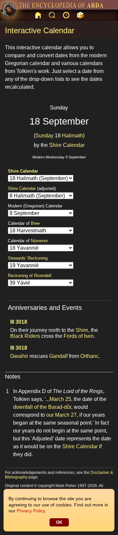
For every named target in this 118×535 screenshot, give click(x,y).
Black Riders (25, 336)
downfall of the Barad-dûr (42, 407)
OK (59, 522)
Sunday (44, 135)
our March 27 (61, 415)
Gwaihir (19, 356)
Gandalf (58, 356)
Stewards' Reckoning (28, 258)
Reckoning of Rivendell (29, 275)
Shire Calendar (67, 145)
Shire (82, 330)
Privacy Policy (31, 510)
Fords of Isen (79, 336)
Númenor (39, 240)
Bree (35, 223)
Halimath (72, 135)
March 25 (60, 399)
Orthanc (89, 356)
